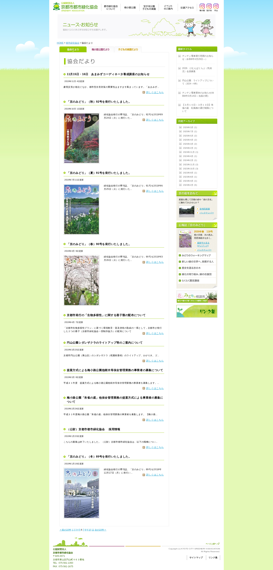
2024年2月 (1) (190, 160)
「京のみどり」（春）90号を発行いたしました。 (99, 244)
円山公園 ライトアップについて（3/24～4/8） (197, 82)
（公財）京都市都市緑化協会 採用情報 (93, 429)
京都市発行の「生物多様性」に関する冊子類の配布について (106, 315)
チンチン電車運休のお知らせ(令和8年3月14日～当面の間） (198, 94)
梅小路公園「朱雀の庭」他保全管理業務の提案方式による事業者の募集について (115, 399)
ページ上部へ (212, 543)
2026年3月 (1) (190, 127)
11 (93, 530)
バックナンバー (207, 213)
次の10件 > (100, 530)
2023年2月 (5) (190, 185)
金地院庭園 (205, 209)
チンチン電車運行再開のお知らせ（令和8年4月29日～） (197, 57)
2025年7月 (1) (190, 131)
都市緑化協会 (72, 43)
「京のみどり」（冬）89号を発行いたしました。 (99, 456)
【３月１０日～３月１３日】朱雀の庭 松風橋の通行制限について (197, 108)
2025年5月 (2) (190, 136)
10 (89, 530)
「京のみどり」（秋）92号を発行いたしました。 (99, 101)
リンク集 (213, 557)
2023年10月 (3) (190, 169)
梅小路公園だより (100, 49)
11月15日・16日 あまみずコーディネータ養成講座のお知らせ (108, 74)
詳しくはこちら (155, 92)
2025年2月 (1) (190, 148)
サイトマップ (196, 557)
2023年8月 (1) (190, 177)
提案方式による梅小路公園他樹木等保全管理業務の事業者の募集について (115, 370)
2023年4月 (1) (190, 181)
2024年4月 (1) (190, 156)
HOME (60, 43)
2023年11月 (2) (190, 164)
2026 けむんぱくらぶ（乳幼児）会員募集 (197, 70)
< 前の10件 (65, 530)
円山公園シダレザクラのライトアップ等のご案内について (105, 342)
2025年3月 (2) (190, 144)
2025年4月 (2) (190, 140)
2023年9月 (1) (190, 173)
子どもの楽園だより (128, 49)
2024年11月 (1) (190, 152)
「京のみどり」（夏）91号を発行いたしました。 (99, 172)
